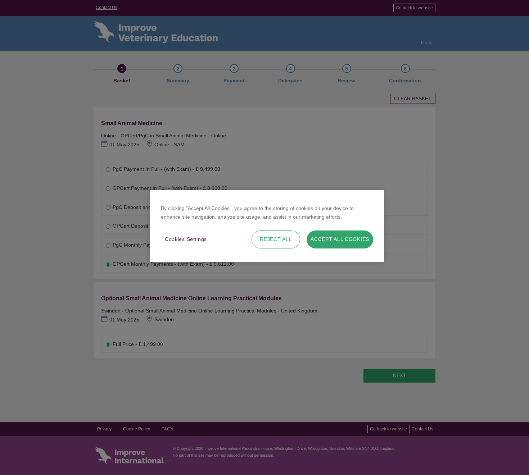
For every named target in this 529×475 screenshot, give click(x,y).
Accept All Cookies (340, 239)
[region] (267, 225)
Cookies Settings (186, 239)
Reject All (276, 239)
